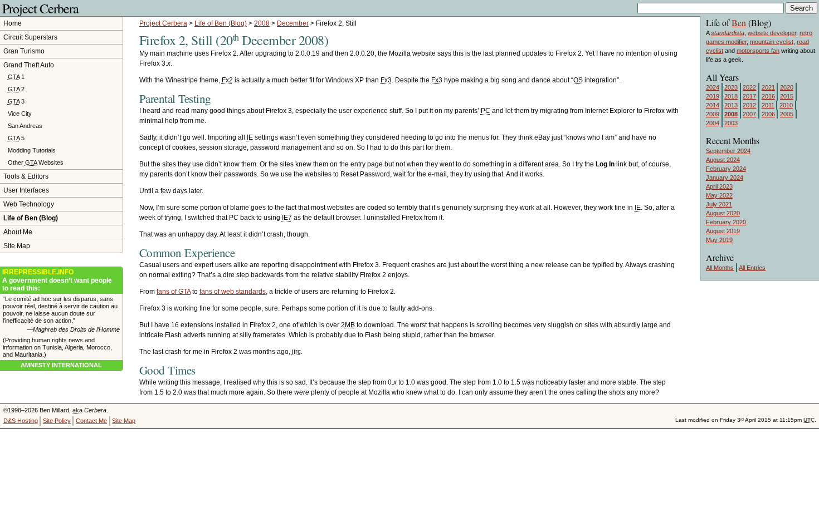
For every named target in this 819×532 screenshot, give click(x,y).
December (293, 23)
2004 (712, 123)
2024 (712, 87)
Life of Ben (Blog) (220, 23)
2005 (786, 114)
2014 (712, 105)
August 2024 (723, 159)
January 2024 (724, 177)
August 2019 (723, 231)
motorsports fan (758, 50)
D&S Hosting (20, 420)
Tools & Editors (25, 176)
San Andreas (25, 125)
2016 (768, 96)
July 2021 (719, 204)
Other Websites (36, 162)
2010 (786, 105)
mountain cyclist (771, 41)
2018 (731, 96)
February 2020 (726, 222)
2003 (731, 123)
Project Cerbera (40, 8)
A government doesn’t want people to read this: (57, 280)
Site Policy (57, 420)
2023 (731, 87)
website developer (772, 32)
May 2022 (719, 195)
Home (12, 23)
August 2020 (723, 213)
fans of (174, 291)
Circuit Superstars (30, 37)
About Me (17, 232)
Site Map (16, 246)
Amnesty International (61, 365)
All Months (720, 267)
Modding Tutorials (32, 150)
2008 (262, 23)
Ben (739, 22)
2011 (768, 105)
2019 (712, 96)
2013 (731, 105)
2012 (749, 105)
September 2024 (728, 150)
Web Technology (28, 204)
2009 (712, 114)
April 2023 (719, 186)
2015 (786, 96)
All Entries (752, 267)
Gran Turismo (24, 51)
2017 (749, 96)
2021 (768, 87)
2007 (749, 114)
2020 (786, 87)
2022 (749, 87)
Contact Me (91, 420)
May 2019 (719, 240)
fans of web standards (232, 291)
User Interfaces (26, 190)
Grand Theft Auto (28, 65)
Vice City (20, 113)
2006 (768, 114)
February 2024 (726, 168)
